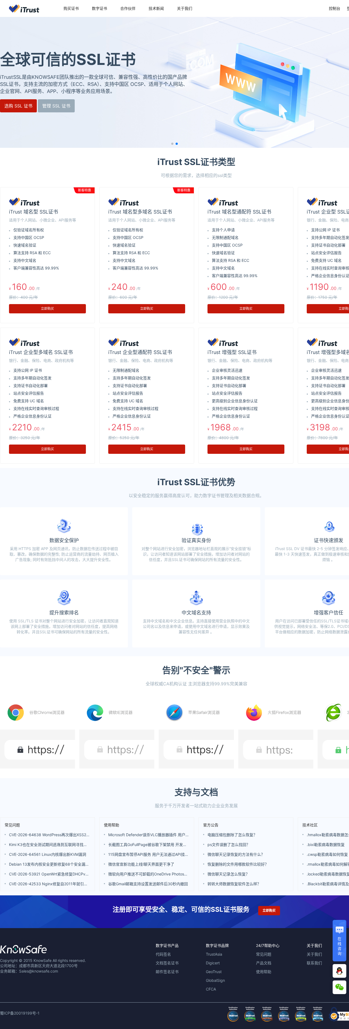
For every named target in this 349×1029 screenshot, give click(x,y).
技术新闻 (156, 8)
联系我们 (314, 963)
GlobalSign (215, 980)
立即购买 (47, 309)
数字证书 (99, 8)
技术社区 (310, 825)
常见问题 (12, 825)
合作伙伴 (128, 8)
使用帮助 (111, 825)
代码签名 (163, 954)
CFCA (211, 989)
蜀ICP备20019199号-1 (20, 1013)
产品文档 (263, 963)
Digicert (213, 963)
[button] (172, 144)
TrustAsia (214, 954)
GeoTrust (214, 971)
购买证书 (71, 8)
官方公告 (210, 825)
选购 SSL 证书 (18, 106)
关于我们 (184, 8)
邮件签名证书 (167, 971)
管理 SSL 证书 (56, 106)
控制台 (334, 8)
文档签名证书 (167, 963)
